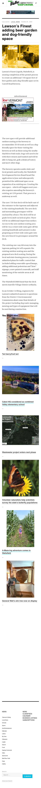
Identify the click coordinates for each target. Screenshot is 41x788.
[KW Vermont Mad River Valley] (20, 109)
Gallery (4, 763)
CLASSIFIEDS (27, 714)
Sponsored (5, 755)
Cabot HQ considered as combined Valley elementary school (18, 403)
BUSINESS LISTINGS (30, 718)
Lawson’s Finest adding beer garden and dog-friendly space (19, 32)
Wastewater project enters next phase (19, 452)
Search (4, 744)
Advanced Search (7, 781)
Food (3, 747)
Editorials (4, 731)
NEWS (4, 712)
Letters (4, 733)
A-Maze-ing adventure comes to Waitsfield (16, 551)
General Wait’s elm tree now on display (19, 600)
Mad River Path (6, 758)
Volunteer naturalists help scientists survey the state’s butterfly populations (19, 501)
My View (4, 736)
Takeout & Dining (6, 717)
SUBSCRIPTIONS (28, 720)
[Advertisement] (20, 632)
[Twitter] (36, 3)
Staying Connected (7, 750)
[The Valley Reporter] (20, 3)
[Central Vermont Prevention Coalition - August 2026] (20, 12)
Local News (5, 720)
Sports (3, 725)
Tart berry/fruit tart (10, 354)
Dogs (3, 761)
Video (3, 753)
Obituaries (4, 739)
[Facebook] (32, 3)
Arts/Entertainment (7, 728)
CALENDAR (26, 716)
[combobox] (12, 775)
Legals (3, 742)
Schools (4, 722)
